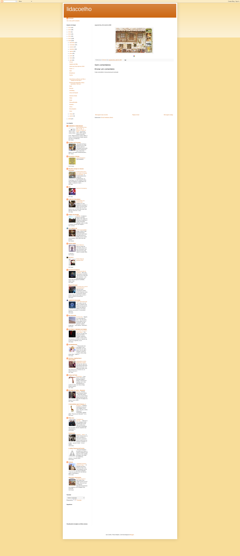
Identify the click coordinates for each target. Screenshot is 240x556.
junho (71, 55)
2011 (69, 36)
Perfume (78, 391)
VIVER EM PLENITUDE (81, 301)
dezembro (72, 42)
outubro (72, 47)
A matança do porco (81, 478)
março (71, 114)
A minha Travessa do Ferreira (76, 448)
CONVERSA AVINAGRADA (76, 126)
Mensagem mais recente (101, 114)
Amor (70, 111)
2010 (69, 38)
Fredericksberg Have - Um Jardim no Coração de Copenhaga (81, 173)
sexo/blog (71, 90)
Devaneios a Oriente (74, 156)
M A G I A (71, 257)
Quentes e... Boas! (80, 434)
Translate (79, 500)
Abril (70, 71)
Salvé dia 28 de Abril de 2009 (76, 66)
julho (71, 53)
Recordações (72, 109)
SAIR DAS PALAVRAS (74, 199)
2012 (69, 34)
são (69, 187)
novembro (72, 44)
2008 (69, 119)
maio (71, 58)
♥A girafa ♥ (79, 405)
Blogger (132, 534)
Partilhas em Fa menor (75, 142)
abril (71, 60)
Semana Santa (73, 95)
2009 (69, 40)
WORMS (78, 216)
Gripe (70, 98)
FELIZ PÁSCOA (80, 245)
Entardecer (72, 73)
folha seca (71, 418)
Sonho (71, 75)
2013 (69, 32)
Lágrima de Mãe (73, 64)
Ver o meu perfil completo (73, 20)
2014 (69, 29)
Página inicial (135, 114)
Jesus (70, 106)
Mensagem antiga (168, 114)
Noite (70, 100)
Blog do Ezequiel (73, 285)
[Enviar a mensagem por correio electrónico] (125, 59)
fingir (70, 86)
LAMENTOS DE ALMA (74, 300)
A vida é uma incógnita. (81, 229)
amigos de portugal (74, 214)
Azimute (71, 462)
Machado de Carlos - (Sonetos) (77, 390)
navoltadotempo (73, 344)
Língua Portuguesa (80, 157)
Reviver (71, 88)
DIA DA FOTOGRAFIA (81, 188)
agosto (71, 51)
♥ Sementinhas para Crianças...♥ (77, 404)
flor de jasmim (72, 315)
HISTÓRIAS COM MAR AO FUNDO (78, 329)
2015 (69, 27)
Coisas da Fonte (73, 375)
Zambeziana (72, 433)
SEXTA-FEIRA (72, 243)
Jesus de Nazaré (73, 92)
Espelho (71, 104)
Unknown (70, 18)
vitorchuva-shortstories (75, 477)
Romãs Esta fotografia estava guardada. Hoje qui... (76, 83)
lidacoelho (79, 9)
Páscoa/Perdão (73, 102)
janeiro (71, 116)
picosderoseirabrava (74, 270)
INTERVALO (79, 376)
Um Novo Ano (79, 316)
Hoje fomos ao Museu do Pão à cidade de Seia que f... (77, 79)
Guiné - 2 (71, 68)
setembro (72, 49)
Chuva (71, 62)
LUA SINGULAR (73, 228)
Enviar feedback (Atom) (107, 117)
